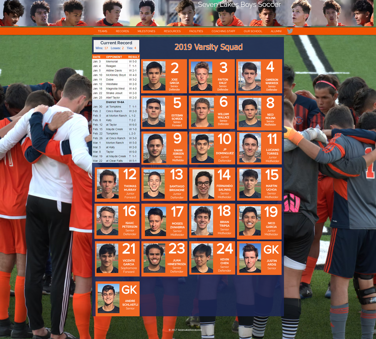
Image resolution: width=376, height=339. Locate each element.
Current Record (116, 42)
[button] (103, 31)
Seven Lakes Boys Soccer (239, 4)
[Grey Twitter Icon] (290, 31)
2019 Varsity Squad (209, 48)
